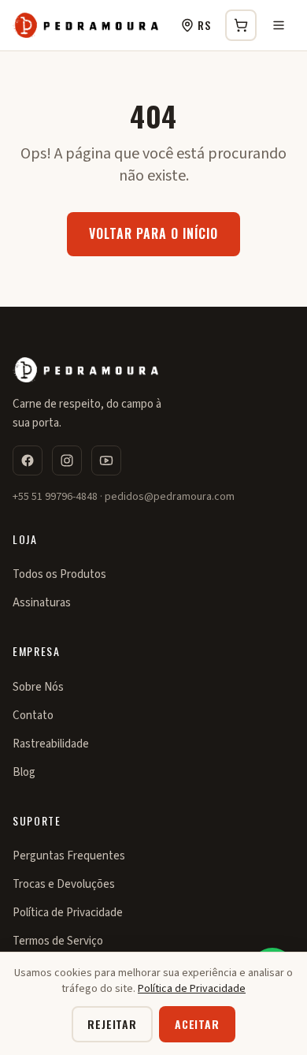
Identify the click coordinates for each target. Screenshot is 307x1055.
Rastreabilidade (51, 744)
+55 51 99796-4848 (55, 497)
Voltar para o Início (153, 233)
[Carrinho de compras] (241, 25)
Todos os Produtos (59, 574)
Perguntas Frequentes (69, 856)
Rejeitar (112, 1024)
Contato (33, 715)
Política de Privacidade (68, 912)
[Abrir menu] (278, 25)
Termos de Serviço (58, 941)
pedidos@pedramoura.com (170, 497)
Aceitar (197, 1024)
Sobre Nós (38, 687)
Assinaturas (42, 603)
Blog (24, 772)
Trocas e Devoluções (64, 884)
